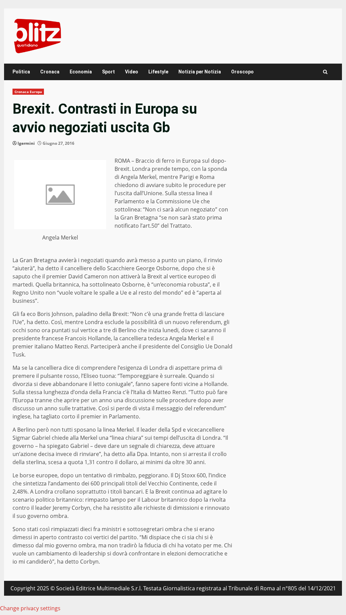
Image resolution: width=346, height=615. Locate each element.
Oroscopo (242, 71)
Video (131, 71)
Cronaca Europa (28, 91)
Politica (21, 71)
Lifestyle (158, 71)
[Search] (325, 71)
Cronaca (49, 71)
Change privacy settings (30, 608)
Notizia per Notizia (199, 71)
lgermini (26, 143)
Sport (108, 71)
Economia (81, 71)
